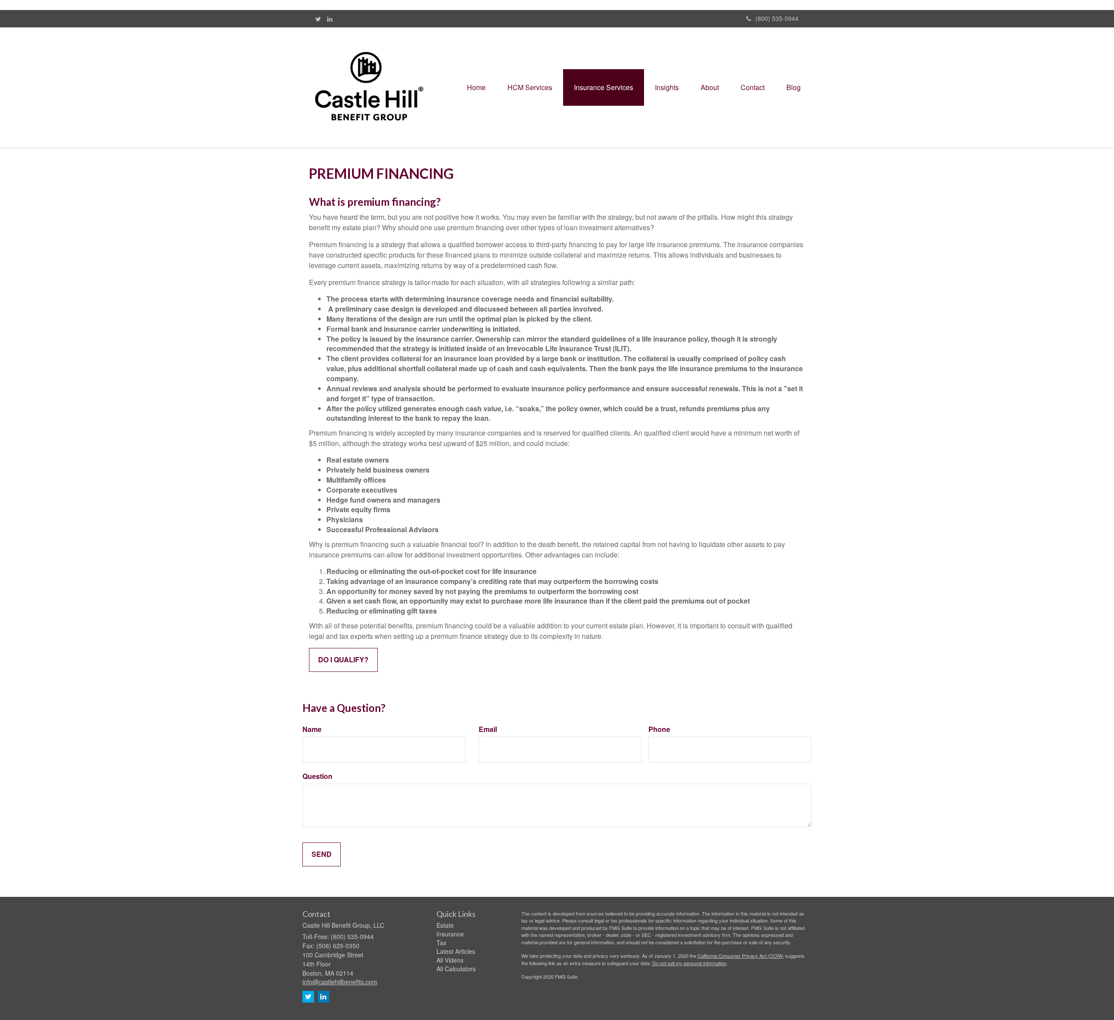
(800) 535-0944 (777, 18)
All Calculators (456, 968)
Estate (445, 925)
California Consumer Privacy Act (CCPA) (741, 955)
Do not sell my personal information (689, 963)
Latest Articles (455, 951)
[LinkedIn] (329, 18)
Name (312, 729)
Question (317, 776)
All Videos (449, 960)
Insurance (450, 933)
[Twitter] (318, 18)
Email (488, 729)
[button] (530, 87)
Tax (441, 942)
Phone (659, 729)
